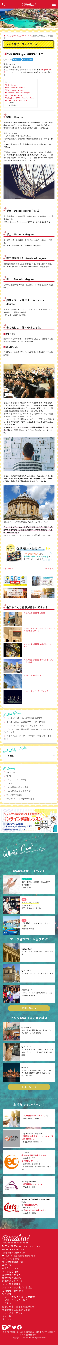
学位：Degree (11, 85)
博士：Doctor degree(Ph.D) (15, 87)
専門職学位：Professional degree (18, 92)
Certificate (12, 105)
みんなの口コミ (10, 1268)
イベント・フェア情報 (16, 779)
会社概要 (6, 1293)
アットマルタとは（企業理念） (21, 1297)
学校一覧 (6, 1265)
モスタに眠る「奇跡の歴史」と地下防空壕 (26, 721)
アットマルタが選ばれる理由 (17, 1287)
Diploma (11, 103)
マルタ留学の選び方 (12, 1262)
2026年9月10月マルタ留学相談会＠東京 (24, 718)
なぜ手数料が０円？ (12, 1274)
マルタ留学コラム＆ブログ (18, 791)
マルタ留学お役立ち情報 (17, 787)
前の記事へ (9, 568)
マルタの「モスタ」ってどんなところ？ (25, 725)
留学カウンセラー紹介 (16, 1300)
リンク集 (6, 1316)
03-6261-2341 (11, 1246)
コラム (16, 60)
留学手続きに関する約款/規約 (18, 1306)
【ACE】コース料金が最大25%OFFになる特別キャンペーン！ (28, 731)
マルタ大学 (28, 60)
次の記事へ (48, 568)
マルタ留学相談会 (14, 794)
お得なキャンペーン (12, 1281)
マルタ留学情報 (10, 1271)
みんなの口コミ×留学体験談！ (20, 798)
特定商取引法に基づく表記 (16, 1309)
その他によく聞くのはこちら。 (17, 100)
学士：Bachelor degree (14, 95)
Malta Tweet (12, 772)
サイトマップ (9, 1319)
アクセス (6, 1303)
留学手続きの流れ (11, 1278)
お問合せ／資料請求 (12, 1290)
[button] (5, 821)
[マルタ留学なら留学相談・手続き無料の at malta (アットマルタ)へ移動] (4, 36)
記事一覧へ (27, 1008)
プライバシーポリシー (13, 1312)
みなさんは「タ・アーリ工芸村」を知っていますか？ (28, 737)
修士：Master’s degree (14, 90)
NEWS (9, 775)
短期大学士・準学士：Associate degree (20, 98)
